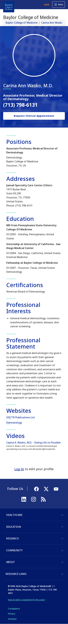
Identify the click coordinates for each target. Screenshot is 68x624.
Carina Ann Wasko (52, 22)
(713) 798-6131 (20, 104)
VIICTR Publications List (20, 417)
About (10, 562)
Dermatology (14, 422)
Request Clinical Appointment (34, 115)
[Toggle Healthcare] (62, 515)
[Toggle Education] (62, 526)
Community (14, 550)
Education (13, 527)
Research (12, 538)
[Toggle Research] (62, 538)
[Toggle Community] (62, 550)
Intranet (12, 618)
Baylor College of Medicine (21, 22)
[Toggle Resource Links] (62, 574)
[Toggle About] (62, 562)
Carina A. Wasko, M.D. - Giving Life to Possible (33, 442)
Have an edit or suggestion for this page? (26, 599)
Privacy (11, 613)
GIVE (46, 4)
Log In (19, 469)
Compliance (14, 608)
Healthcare (14, 515)
